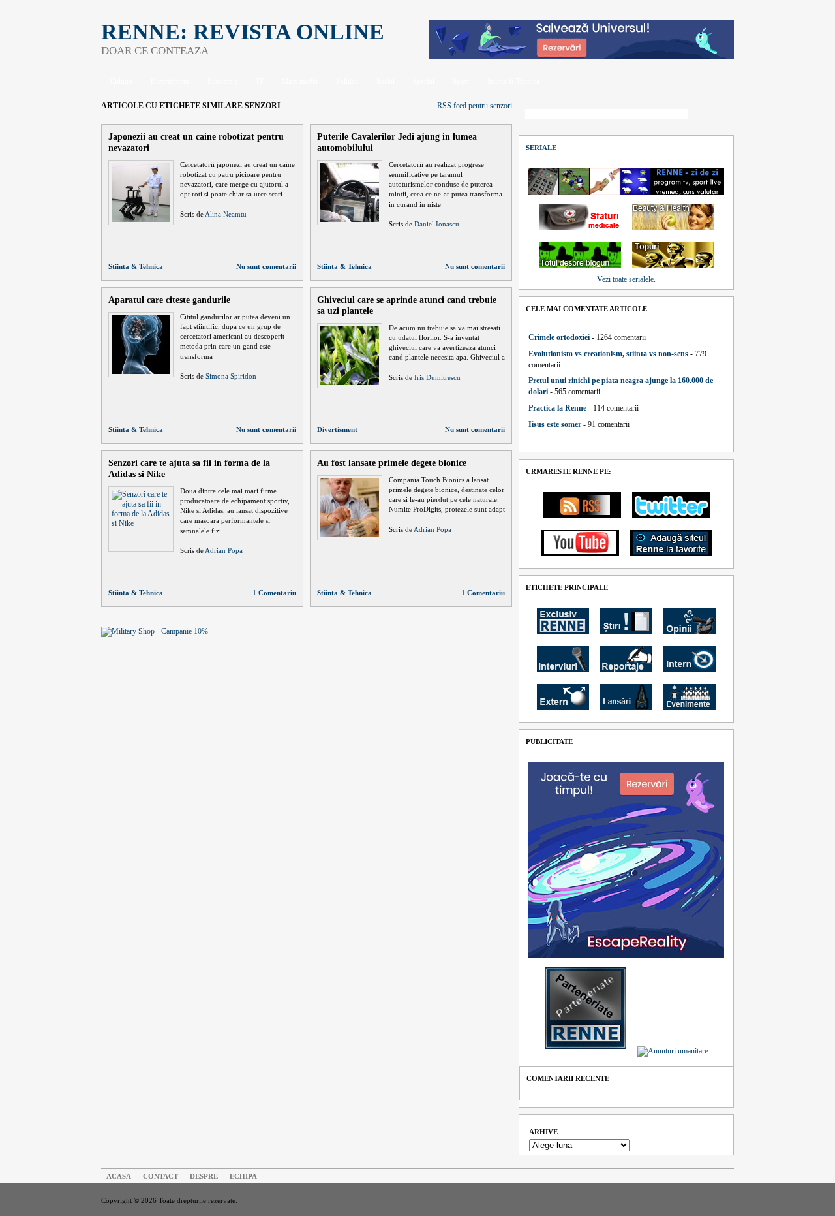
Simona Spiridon (230, 376)
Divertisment (170, 81)
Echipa (243, 1176)
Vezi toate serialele (625, 279)
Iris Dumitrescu (437, 377)
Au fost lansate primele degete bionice (391, 463)
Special (423, 81)
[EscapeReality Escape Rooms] (581, 56)
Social (385, 81)
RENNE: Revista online (242, 32)
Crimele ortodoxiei (559, 337)
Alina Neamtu (226, 214)
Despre (204, 1176)
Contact (160, 1176)
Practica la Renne (557, 408)
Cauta (714, 115)
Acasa (118, 1176)
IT (260, 81)
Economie (222, 81)
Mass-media (300, 81)
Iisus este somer (554, 424)
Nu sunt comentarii (266, 266)
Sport (461, 81)
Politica (347, 81)
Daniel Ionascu (436, 224)
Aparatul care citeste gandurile (169, 299)
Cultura (121, 81)
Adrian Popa (224, 550)
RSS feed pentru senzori (474, 105)
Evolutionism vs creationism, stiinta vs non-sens (608, 353)
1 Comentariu (274, 593)
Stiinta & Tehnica (513, 81)
